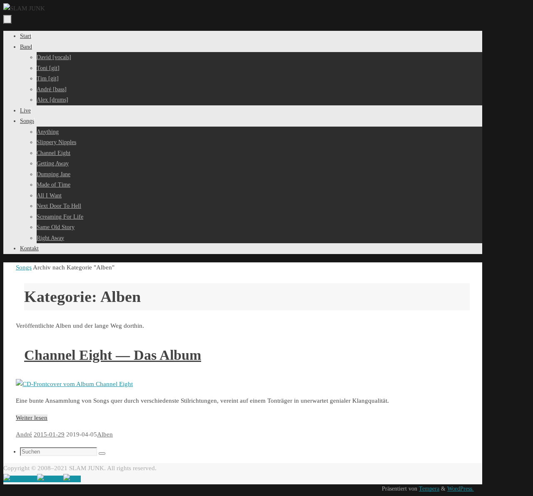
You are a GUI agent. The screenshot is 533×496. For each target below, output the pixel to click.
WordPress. (460, 489)
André (24, 434)
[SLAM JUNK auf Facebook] (20, 479)
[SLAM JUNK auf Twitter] (50, 479)
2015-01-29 (49, 434)
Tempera (429, 489)
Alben (105, 434)
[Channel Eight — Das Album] (74, 384)
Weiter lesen (31, 417)
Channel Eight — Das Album (112, 355)
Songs (24, 267)
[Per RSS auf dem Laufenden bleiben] (72, 479)
